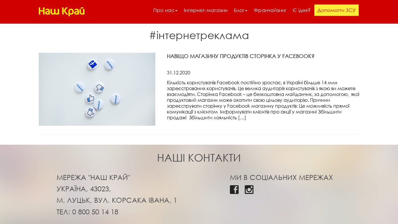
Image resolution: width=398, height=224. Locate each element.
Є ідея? (302, 10)
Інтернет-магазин (206, 10)
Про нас (164, 10)
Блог (239, 10)
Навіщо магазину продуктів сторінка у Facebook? (241, 56)
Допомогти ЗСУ (336, 10)
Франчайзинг (270, 10)
